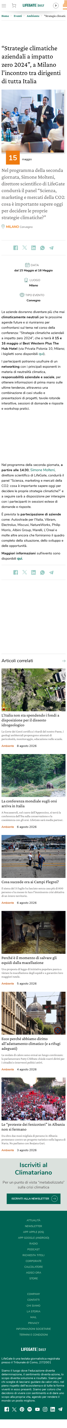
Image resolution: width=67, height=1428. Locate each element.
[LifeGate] (33, 5)
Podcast (33, 1249)
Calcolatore (33, 1267)
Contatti (33, 1300)
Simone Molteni (42, 470)
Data (35, 265)
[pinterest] (22, 1409)
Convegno (26, 227)
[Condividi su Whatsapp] (42, 248)
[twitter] (14, 1409)
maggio (27, 159)
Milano (12, 227)
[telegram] (60, 1409)
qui (41, 353)
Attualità (33, 1220)
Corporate (34, 1261)
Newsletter (33, 1226)
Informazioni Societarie (33, 1329)
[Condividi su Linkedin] (33, 248)
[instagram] (45, 1409)
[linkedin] (52, 1409)
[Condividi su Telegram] (51, 248)
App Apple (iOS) (33, 1232)
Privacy (33, 1323)
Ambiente (7, 746)
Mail (33, 1317)
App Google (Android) (33, 1238)
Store (18, 5)
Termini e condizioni (33, 1335)
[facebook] (6, 1409)
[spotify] (29, 1409)
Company (33, 1294)
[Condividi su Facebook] (15, 248)
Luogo (35, 280)
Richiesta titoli (33, 1255)
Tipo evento (34, 295)
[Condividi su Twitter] (24, 248)
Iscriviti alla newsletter (30, 1198)
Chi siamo (33, 1305)
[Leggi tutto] (63, 660)
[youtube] (37, 1409)
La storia (33, 1311)
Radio (33, 1243)
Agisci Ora (33, 1272)
